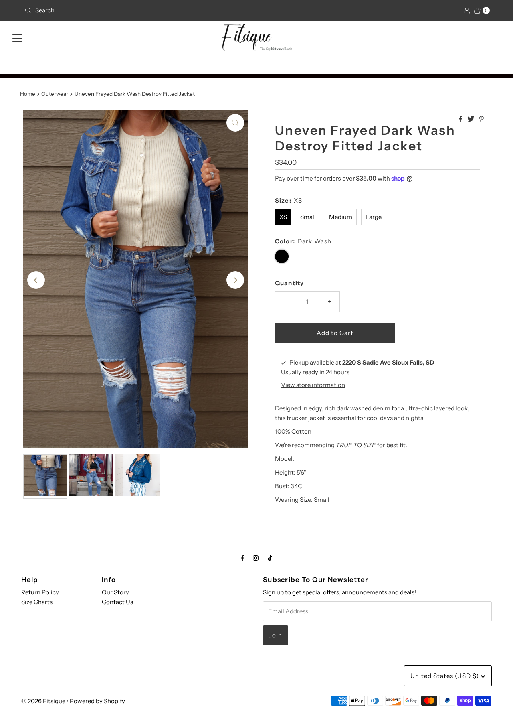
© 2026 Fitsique (43, 701)
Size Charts (37, 602)
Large (374, 217)
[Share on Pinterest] (481, 119)
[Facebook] (242, 558)
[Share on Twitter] (471, 119)
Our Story (115, 592)
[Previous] (36, 280)
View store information (313, 385)
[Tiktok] (270, 558)
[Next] (235, 280)
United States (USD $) (445, 676)
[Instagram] (256, 558)
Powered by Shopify (97, 701)
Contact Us (117, 602)
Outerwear (54, 94)
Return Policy (40, 592)
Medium (340, 217)
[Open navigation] (17, 37)
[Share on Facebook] (461, 119)
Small (308, 217)
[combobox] (97, 10)
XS (283, 217)
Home (27, 94)
